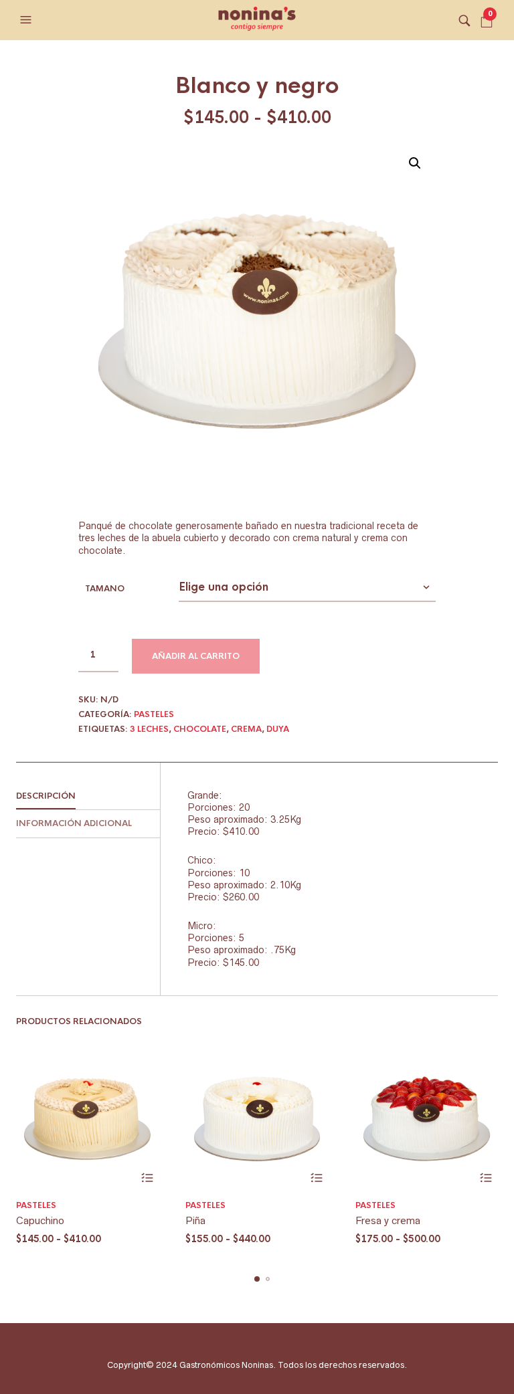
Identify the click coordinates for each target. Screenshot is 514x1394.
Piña (195, 1220)
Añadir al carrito (196, 656)
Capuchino (40, 1220)
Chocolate (199, 729)
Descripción (46, 796)
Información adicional (74, 823)
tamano (104, 588)
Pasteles (154, 714)
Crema (246, 729)
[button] (27, 20)
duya (277, 729)
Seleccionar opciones (147, 1178)
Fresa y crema (387, 1220)
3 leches (149, 729)
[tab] (88, 797)
